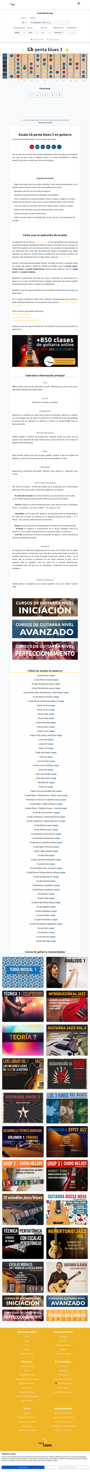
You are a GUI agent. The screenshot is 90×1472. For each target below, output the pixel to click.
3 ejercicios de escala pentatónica (26, 320)
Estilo (30, 28)
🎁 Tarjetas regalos (63, 1383)
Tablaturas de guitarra (63, 1413)
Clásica (27, 1349)
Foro (27, 1370)
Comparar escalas (38, 39)
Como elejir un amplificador (63, 1426)
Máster (63, 1349)
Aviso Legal (27, 1426)
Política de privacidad (27, 1430)
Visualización (19, 28)
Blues (26, 1341)
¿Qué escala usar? (53, 39)
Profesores (63, 1375)
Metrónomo (71, 28)
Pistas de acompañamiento (27, 1396)
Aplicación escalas (26, 1375)
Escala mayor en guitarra (63, 1417)
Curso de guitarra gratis (63, 1392)
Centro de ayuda (27, 1366)
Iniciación (63, 1336)
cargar (52, 675)
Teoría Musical (27, 1354)
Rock (27, 1336)
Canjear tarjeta (63, 1388)
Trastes (43, 28)
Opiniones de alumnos (63, 1379)
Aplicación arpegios (27, 1383)
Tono (23, 18)
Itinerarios (63, 1370)
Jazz (27, 1345)
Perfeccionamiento (63, 1345)
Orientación (58, 28)
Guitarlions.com (41, 242)
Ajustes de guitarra (63, 1422)
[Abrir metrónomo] (71, 32)
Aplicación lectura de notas (27, 1379)
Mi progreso (27, 1388)
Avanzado (63, 1341)
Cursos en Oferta (63, 1354)
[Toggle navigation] (78, 3)
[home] (12, 3)
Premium (63, 1366)
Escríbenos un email (45, 122)
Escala (32, 18)
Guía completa (64, 257)
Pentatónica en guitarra (22, 317)
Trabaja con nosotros (27, 1422)
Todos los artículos (63, 1430)
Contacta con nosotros (27, 1417)
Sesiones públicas (26, 1392)
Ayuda (27, 1413)
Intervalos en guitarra (22, 314)
